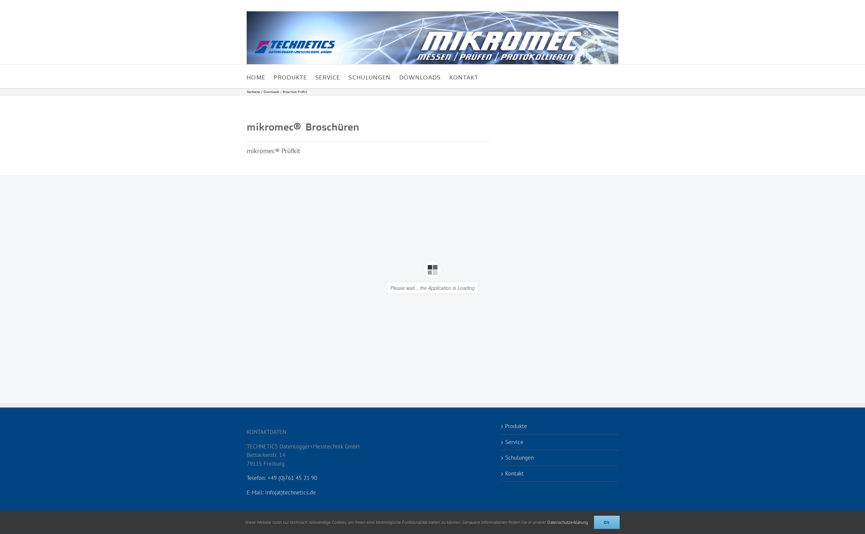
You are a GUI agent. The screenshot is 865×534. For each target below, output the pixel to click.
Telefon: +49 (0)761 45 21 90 (282, 478)
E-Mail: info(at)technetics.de (281, 492)
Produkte (516, 426)
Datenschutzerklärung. (568, 522)
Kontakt (514, 473)
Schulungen (519, 457)
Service (514, 442)
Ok (607, 522)
